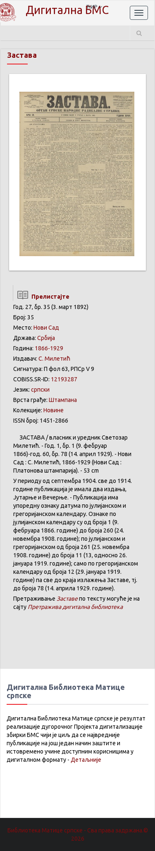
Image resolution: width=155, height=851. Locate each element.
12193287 (64, 379)
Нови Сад (46, 327)
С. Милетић (54, 358)
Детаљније (86, 759)
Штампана (63, 400)
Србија (46, 338)
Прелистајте (49, 296)
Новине (53, 410)
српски (40, 389)
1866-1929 (49, 348)
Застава (22, 55)
